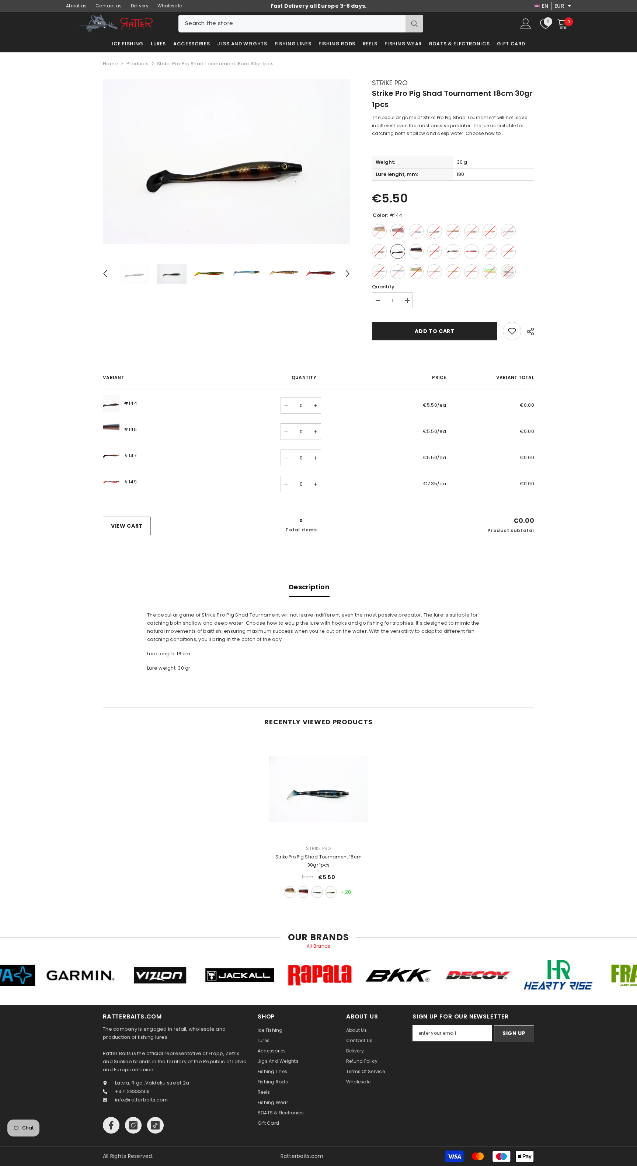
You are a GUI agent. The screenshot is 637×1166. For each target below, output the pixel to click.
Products (137, 63)
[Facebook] (111, 1125)
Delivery (140, 6)
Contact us (108, 6)
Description (309, 586)
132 (331, 892)
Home (110, 63)
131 (317, 892)
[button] (105, 273)
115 (290, 892)
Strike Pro (389, 82)
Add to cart (435, 331)
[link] (512, 331)
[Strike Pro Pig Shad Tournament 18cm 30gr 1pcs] (318, 789)
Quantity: (384, 286)
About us (76, 6)
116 (303, 892)
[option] (226, 161)
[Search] (300, 23)
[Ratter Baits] (66, 975)
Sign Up (514, 1033)
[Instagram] (133, 1125)
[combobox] (291, 23)
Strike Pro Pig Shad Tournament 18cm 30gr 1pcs (318, 861)
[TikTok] (155, 1125)
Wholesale (169, 6)
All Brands (319, 946)
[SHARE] (527, 331)
